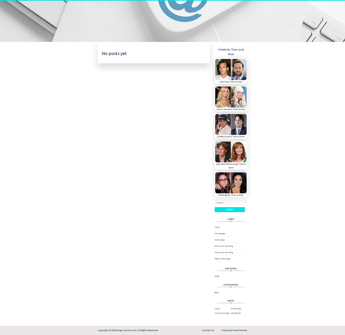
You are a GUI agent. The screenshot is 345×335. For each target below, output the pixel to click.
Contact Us (208, 330)
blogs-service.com (127, 330)
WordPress (236, 313)
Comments (222, 313)
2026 (217, 276)
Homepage (220, 233)
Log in (217, 227)
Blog (217, 292)
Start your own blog (224, 246)
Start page (220, 240)
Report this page (222, 258)
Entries (236, 308)
